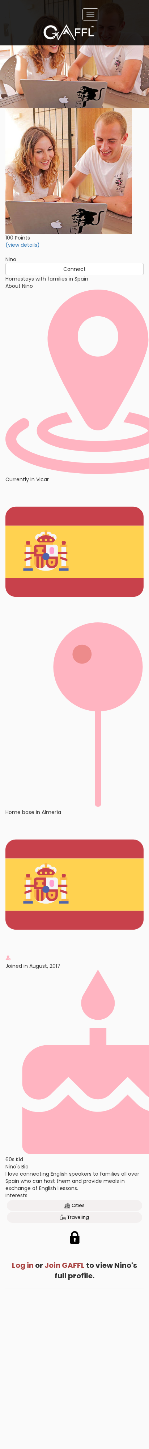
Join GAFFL (64, 1265)
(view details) (22, 245)
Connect (74, 269)
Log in (23, 1265)
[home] (68, 32)
